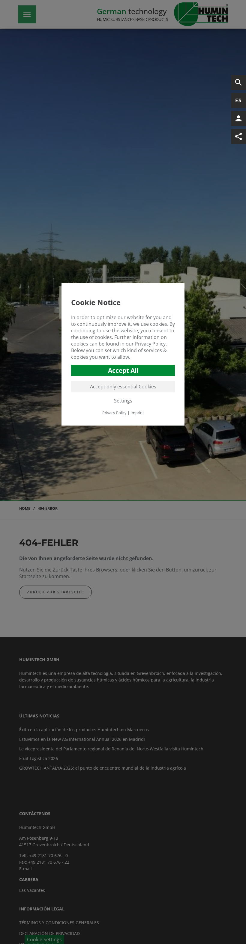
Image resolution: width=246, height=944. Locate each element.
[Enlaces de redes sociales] (238, 136)
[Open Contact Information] (238, 118)
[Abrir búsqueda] (238, 82)
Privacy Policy (150, 343)
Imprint (137, 412)
